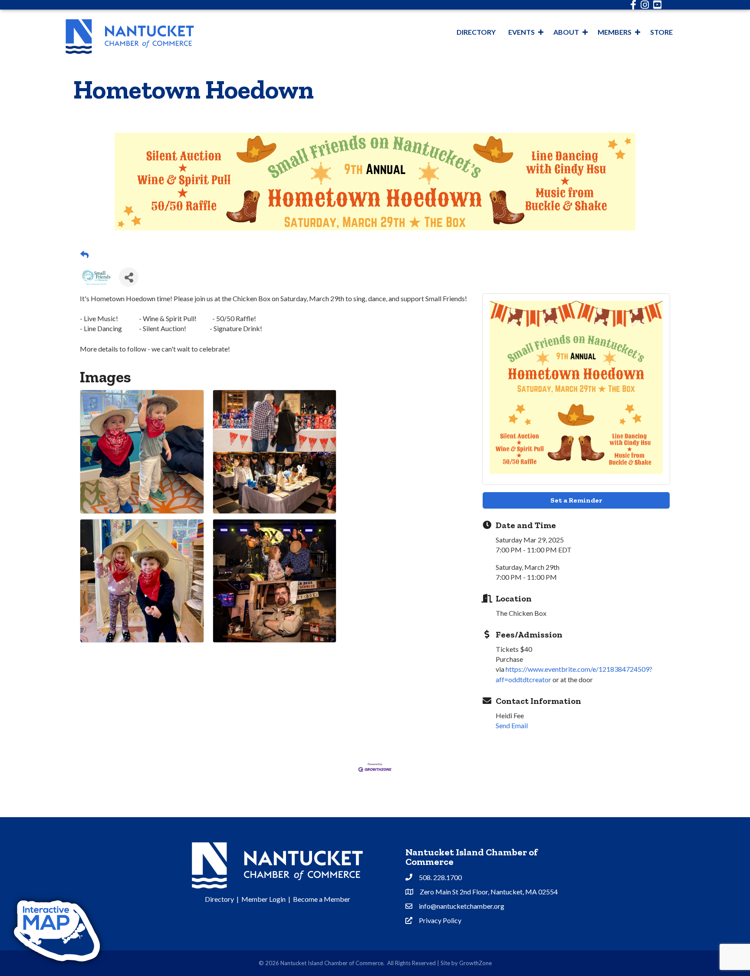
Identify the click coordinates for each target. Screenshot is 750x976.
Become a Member (321, 899)
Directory (476, 32)
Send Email (512, 725)
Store (661, 32)
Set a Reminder (576, 500)
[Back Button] (84, 255)
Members (615, 32)
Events (521, 32)
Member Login (263, 899)
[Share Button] (128, 277)
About (566, 32)
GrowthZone (475, 963)
